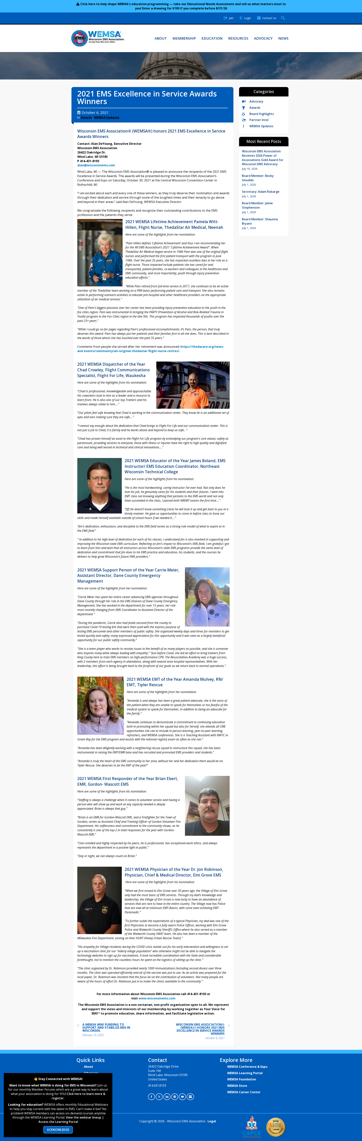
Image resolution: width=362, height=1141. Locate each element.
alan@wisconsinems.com (96, 165)
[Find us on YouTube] (182, 1096)
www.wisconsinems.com (157, 998)
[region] (201, 1031)
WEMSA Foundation (241, 1079)
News (283, 38)
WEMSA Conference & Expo (247, 1067)
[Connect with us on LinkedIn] (166, 1096)
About (161, 38)
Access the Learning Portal (58, 1122)
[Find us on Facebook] (151, 1096)
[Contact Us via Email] (190, 1096)
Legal (212, 1121)
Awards (86, 117)
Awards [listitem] (254, 108)
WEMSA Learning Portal (245, 1073)
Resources (238, 38)
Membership (184, 38)
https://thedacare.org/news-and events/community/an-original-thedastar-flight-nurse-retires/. (150, 349)
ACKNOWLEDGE (58, 1130)
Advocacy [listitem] (256, 101)
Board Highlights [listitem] (261, 114)
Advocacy (263, 38)
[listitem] (264, 160)
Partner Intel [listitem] (258, 120)
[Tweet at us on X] (159, 1096)
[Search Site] (283, 18)
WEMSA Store (237, 1086)
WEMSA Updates (106, 117)
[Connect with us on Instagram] (174, 1096)
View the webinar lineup (83, 1117)
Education (212, 38)
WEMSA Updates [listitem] (261, 126)
